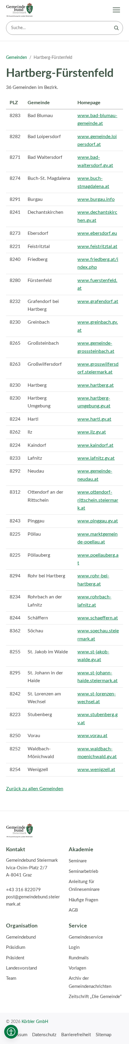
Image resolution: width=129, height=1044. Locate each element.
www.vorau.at (92, 735)
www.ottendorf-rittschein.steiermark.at (97, 500)
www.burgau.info (96, 199)
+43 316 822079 (23, 890)
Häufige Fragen (83, 900)
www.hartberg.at (95, 385)
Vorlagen (77, 968)
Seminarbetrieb (83, 871)
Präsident (15, 958)
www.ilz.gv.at (91, 432)
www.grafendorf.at (97, 301)
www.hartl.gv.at (94, 419)
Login (74, 947)
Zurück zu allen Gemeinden (34, 788)
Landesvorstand (21, 968)
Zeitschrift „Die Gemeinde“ (95, 996)
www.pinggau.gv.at (97, 521)
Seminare (78, 861)
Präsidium (15, 947)
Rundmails (79, 958)
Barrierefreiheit (76, 1035)
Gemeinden (16, 58)
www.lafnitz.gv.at (96, 458)
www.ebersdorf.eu (97, 233)
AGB (73, 910)
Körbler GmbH (35, 1021)
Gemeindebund (21, 937)
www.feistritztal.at (97, 246)
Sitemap (103, 1035)
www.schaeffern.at (97, 618)
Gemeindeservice (86, 937)
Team (11, 978)
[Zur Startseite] (19, 9)
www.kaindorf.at (95, 445)
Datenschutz (44, 1035)
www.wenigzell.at (96, 769)
